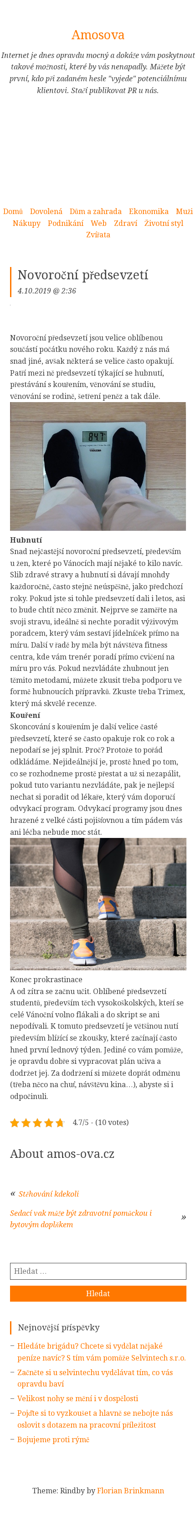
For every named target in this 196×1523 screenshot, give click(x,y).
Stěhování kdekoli (49, 1194)
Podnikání (65, 223)
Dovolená (46, 211)
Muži (184, 211)
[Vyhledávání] (98, 1271)
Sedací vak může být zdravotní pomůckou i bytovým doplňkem (81, 1219)
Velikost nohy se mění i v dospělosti (77, 1398)
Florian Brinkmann (130, 1490)
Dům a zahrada (96, 211)
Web (99, 223)
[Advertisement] (98, 156)
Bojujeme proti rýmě (53, 1439)
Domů (13, 211)
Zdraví (125, 223)
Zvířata (98, 234)
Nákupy (27, 223)
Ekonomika (149, 211)
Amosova (98, 35)
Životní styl (163, 223)
